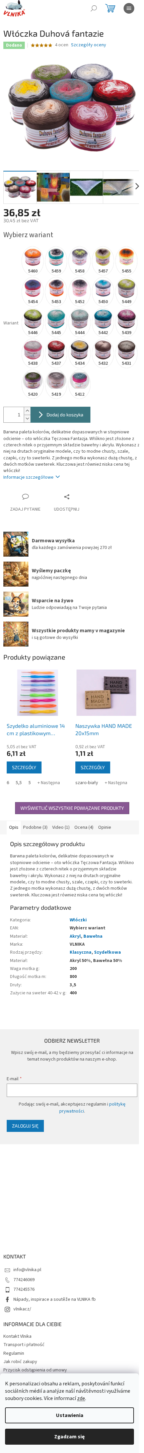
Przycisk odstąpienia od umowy (35, 1370)
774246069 (23, 1279)
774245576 (23, 1289)
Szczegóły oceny (88, 45)
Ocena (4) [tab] (83, 827)
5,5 (19, 782)
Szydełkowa (107, 952)
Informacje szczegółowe (28, 477)
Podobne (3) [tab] (35, 827)
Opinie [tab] (104, 827)
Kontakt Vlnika (17, 1336)
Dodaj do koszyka (65, 414)
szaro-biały (86, 782)
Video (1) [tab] (61, 827)
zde (81, 1398)
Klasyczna (80, 952)
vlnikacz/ (22, 1309)
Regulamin (13, 1353)
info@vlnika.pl (27, 1269)
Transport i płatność (24, 1344)
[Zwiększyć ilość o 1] (27, 411)
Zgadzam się (69, 1436)
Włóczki (78, 920)
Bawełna (92, 936)
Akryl (75, 936)
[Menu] (129, 8)
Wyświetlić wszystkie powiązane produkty (72, 808)
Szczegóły (24, 767)
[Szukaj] (93, 8)
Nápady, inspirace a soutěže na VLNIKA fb (54, 1299)
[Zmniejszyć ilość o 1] (27, 418)
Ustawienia (69, 1415)
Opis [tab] (13, 827)
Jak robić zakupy (20, 1361)
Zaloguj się (25, 1126)
